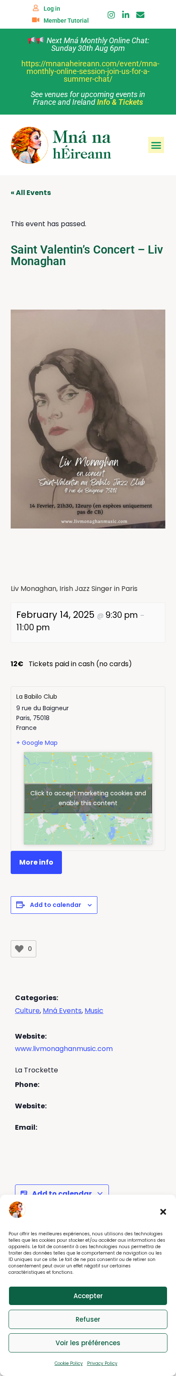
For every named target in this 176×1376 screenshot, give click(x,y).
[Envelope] (140, 15)
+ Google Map (37, 742)
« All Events (31, 193)
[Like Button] (19, 948)
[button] (163, 1212)
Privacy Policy (102, 1363)
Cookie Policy (69, 1363)
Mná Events (62, 1011)
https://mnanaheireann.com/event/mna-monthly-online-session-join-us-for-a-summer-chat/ (90, 71)
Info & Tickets (120, 101)
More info (36, 862)
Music (94, 1011)
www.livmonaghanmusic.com (64, 1049)
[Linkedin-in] (126, 15)
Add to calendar (55, 905)
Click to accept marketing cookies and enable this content (88, 798)
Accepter (88, 1295)
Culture (27, 1011)
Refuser (88, 1319)
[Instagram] (111, 15)
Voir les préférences (88, 1342)
